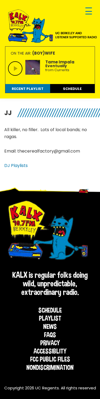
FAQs (50, 335)
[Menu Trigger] (88, 11)
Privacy (50, 343)
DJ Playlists (16, 165)
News (50, 326)
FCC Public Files (50, 359)
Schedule (50, 310)
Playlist (50, 318)
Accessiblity (50, 351)
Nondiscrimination (50, 367)
